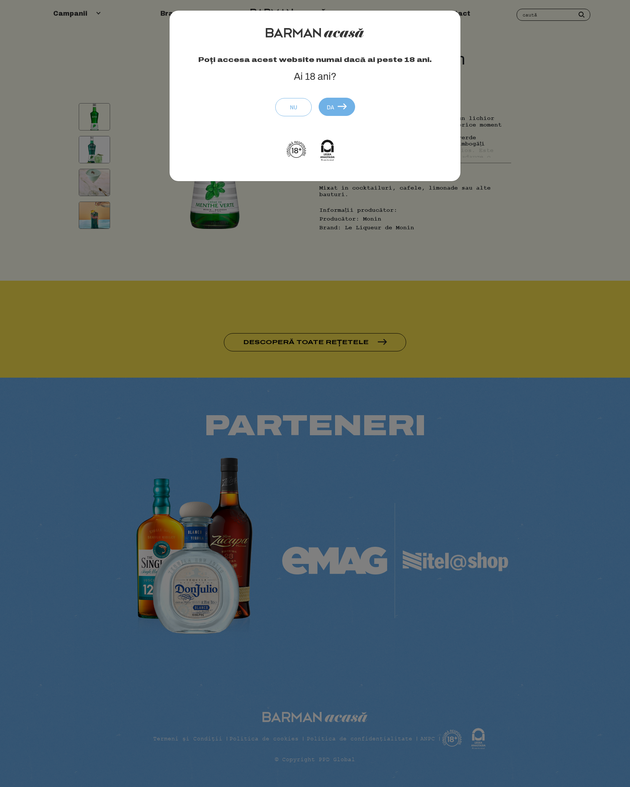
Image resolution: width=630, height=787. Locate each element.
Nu (293, 107)
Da (330, 107)
